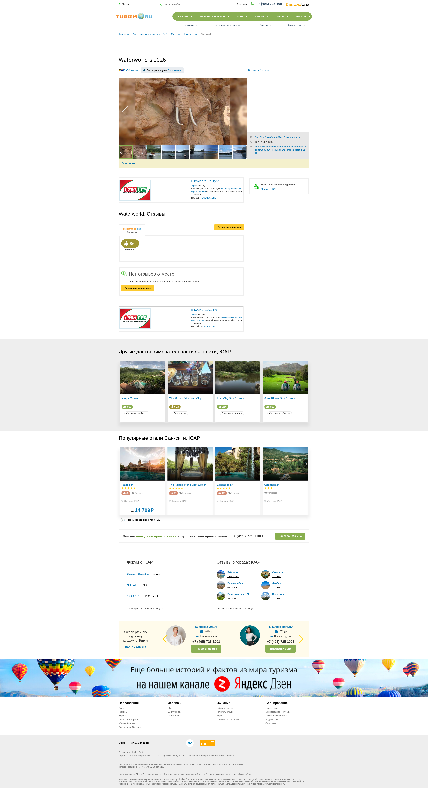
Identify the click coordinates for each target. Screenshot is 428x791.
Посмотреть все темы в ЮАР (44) (146, 608)
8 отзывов (232, 587)
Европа (122, 715)
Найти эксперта (135, 646)
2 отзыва (139, 493)
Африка (123, 712)
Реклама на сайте (139, 742)
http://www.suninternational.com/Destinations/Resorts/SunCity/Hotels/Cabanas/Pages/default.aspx (280, 149)
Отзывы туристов (212, 16)
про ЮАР (132, 584)
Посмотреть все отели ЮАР (144, 519)
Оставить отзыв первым (138, 288)
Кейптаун (232, 572)
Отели (280, 16)
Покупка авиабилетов (276, 715)
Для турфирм (174, 712)
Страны (183, 16)
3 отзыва (186, 493)
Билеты (301, 16)
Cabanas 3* (271, 484)
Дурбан (276, 583)
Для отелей (173, 715)
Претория (278, 594)
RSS (170, 708)
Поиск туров (271, 708)
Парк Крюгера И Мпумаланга (240, 594)
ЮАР (125, 70)
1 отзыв (235, 493)
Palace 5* (127, 484)
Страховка (270, 723)
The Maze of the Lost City (185, 398)
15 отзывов (233, 576)
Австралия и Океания (130, 727)
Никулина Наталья (280, 626)
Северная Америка (128, 719)
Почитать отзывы (225, 712)
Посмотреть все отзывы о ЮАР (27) (237, 608)
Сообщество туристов (228, 719)
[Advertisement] (214, 46)
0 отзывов (272, 493)
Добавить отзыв (225, 708)
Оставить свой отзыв (229, 227)
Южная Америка (127, 723)
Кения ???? (134, 595)
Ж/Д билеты (271, 719)
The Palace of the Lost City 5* (187, 484)
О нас (122, 742)
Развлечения (174, 70)
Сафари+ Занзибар (138, 574)
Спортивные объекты (232, 413)
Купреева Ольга (206, 626)
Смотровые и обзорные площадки (137, 413)
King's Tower (130, 398)
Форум (259, 16)
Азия (121, 708)
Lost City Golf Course (230, 398)
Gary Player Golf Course (279, 398)
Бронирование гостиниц (277, 712)
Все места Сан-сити (259, 70)
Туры (240, 16)
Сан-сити (133, 70)
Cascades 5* (225, 484)
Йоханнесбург (235, 583)
